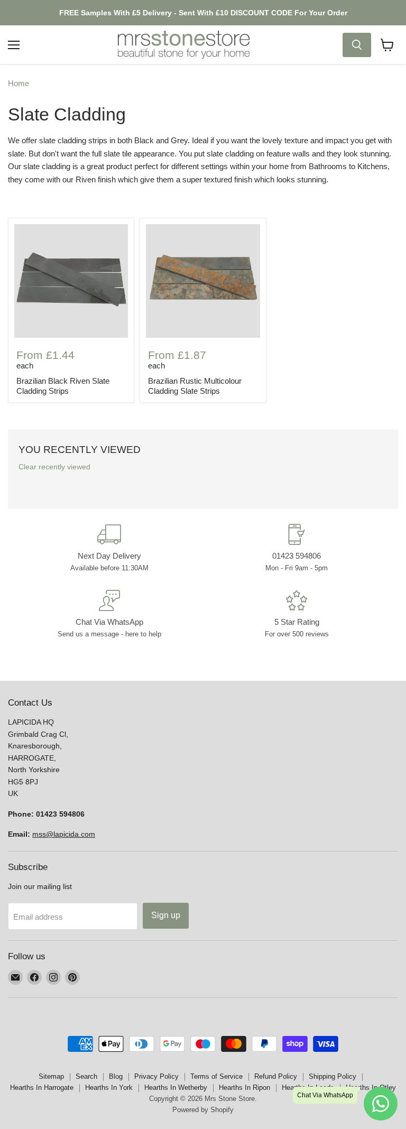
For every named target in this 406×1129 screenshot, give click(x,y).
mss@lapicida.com (63, 834)
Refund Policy (275, 1076)
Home (18, 83)
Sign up (165, 915)
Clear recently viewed (54, 466)
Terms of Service (216, 1076)
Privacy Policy (156, 1076)
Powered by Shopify (203, 1110)
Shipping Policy (332, 1076)
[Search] (357, 45)
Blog (116, 1076)
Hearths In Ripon (244, 1087)
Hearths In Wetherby (175, 1087)
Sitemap (51, 1076)
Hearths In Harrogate (41, 1087)
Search (86, 1076)
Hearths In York (109, 1087)
